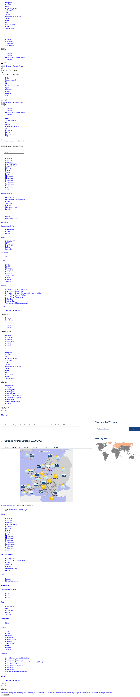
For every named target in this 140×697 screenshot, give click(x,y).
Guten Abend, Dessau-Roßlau (15, 295)
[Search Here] (5, 64)
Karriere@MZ (10, 392)
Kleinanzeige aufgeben (13, 397)
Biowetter (28, 425)
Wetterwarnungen (41, 425)
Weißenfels (9, 186)
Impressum (9, 386)
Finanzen (8, 268)
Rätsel (7, 26)
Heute (6, 447)
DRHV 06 (9, 245)
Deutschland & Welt (12, 86)
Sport (7, 88)
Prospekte (8, 3)
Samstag (36, 447)
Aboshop (8, 59)
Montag (56, 447)
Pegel (53, 425)
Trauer (7, 14)
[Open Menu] (2, 64)
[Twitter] (2, 410)
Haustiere (8, 274)
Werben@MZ (10, 390)
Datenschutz (9, 399)
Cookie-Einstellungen (12, 401)
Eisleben (8, 168)
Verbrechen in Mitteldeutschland (16, 303)
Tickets (7, 18)
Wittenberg (9, 188)
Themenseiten (10, 28)
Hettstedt (8, 170)
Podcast (8, 94)
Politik (7, 234)
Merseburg (9, 178)
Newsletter (9, 41)
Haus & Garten (10, 272)
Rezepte (8, 280)
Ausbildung (9, 11)
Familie (7, 266)
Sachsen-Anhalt (10, 80)
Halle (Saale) (9, 158)
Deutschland (9, 230)
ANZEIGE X (5, 695)
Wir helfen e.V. (10, 394)
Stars (7, 256)
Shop (7, 7)
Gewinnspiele (10, 24)
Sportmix (8, 249)
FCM (7, 22)
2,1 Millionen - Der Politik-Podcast (17, 289)
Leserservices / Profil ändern (15, 57)
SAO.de (8, 5)
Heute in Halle (10, 301)
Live (6, 82)
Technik (8, 282)
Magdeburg (9, 176)
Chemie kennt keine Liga (14, 291)
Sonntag (46, 447)
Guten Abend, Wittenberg (14, 297)
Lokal (7, 78)
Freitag (26, 447)
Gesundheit (9, 270)
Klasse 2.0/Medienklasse (13, 395)
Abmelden (8, 55)
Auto (7, 264)
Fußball (7, 216)
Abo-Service (9, 45)
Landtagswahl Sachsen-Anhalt (15, 199)
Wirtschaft (8, 203)
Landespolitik (10, 197)
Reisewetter (75, 425)
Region (8, 425)
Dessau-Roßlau (10, 166)
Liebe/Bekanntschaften (13, 16)
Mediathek (9, 84)
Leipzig (7, 209)
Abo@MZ (9, 388)
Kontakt (8, 403)
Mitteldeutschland (11, 207)
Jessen (7, 172)
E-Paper (8, 39)
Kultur (7, 201)
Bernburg (8, 162)
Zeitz (7, 190)
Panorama (8, 90)
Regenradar (17, 425)
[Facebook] (5, 410)
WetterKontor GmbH (9, 506)
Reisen (7, 20)
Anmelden (8, 54)
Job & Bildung (10, 276)
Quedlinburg (9, 182)
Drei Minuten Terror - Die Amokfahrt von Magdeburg (24, 293)
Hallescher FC (10, 241)
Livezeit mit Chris (11, 218)
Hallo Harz (9, 299)
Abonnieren (9, 43)
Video (7, 96)
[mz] (16, 510)
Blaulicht (8, 205)
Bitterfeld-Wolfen (11, 164)
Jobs (6, 12)
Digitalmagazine (11, 9)
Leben (7, 92)
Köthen (7, 174)
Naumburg (9, 180)
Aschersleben (10, 160)
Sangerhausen (10, 184)
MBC (7, 243)
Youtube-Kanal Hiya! (12, 310)
